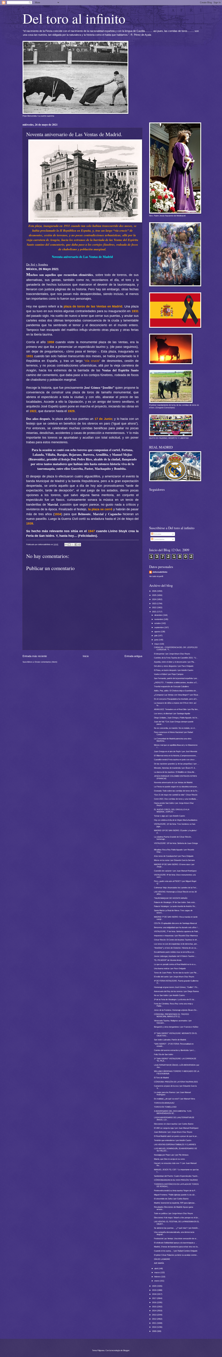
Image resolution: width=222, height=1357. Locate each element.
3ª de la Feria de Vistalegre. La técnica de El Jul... (174, 999)
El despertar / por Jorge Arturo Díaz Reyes (172, 654)
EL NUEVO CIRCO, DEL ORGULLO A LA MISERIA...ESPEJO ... (171, 810)
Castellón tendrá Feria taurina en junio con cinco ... (175, 760)
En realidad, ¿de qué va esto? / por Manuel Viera (174, 1099)
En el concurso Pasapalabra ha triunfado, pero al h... (176, 699)
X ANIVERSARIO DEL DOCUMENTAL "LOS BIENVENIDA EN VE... (172, 1112)
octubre (157, 623)
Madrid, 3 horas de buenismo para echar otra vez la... (176, 1247)
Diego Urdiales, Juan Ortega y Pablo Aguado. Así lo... (176, 718)
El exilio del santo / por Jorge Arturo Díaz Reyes (174, 977)
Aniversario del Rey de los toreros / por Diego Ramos (176, 991)
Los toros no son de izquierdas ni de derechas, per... (176, 944)
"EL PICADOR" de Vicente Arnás (168, 960)
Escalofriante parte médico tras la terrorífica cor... (174, 952)
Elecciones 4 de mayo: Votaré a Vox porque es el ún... (176, 1218)
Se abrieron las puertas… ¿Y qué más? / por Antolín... (176, 1228)
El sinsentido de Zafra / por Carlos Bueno (171, 1199)
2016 (154, 1302)
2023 (154, 603)
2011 (154, 1323)
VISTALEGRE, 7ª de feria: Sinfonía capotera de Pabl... (176, 931)
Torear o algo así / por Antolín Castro (169, 816)
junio (156, 640)
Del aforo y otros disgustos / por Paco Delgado (173, 666)
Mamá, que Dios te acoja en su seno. (169, 1159)
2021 (154, 612)
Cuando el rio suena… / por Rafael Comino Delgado (175, 1251)
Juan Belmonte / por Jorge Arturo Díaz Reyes (173, 1132)
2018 (154, 1294)
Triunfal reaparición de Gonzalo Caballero (171, 686)
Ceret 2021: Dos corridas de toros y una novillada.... (176, 799)
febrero (157, 1277)
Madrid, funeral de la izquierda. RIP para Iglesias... (175, 1203)
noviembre (159, 619)
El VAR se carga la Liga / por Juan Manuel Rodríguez (176, 1128)
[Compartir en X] (72, 544)
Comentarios (158, 539)
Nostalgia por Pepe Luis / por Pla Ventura (171, 1155)
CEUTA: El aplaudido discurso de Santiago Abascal (175, 923)
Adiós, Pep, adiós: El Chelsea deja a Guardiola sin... (175, 691)
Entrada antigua (133, 656)
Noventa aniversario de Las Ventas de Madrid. (173, 782)
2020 (154, 1286)
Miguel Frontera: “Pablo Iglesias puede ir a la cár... (175, 1195)
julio (156, 636)
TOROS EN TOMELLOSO (165, 1107)
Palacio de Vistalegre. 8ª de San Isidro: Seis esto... (175, 902)
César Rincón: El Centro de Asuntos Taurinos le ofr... (176, 940)
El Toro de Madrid (161, 1078)
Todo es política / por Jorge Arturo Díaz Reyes (173, 1213)
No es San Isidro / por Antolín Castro (169, 995)
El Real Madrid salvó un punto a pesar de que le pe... (176, 1136)
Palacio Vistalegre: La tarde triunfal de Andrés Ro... (175, 906)
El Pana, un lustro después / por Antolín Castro (173, 670)
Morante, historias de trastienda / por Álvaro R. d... (175, 768)
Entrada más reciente (35, 656)
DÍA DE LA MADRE (162, 1259)
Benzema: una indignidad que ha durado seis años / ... (176, 927)
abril (156, 1268)
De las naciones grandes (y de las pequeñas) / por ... (176, 764)
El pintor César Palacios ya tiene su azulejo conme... (176, 1255)
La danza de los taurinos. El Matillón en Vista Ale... (175, 772)
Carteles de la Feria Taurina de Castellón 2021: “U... (176, 658)
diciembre (158, 615)
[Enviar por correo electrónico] (66, 544)
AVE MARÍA (159, 1263)
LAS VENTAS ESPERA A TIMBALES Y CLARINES (175, 1144)
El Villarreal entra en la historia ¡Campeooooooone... (175, 756)
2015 (154, 1307)
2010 (154, 1327)
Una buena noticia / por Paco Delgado (170, 968)
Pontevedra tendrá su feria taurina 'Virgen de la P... (175, 1190)
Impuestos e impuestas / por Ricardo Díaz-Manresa (176, 936)
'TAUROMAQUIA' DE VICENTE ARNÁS (170, 898)
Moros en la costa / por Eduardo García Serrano (174, 860)
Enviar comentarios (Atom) (46, 662)
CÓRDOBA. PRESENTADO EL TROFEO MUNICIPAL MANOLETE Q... (171, 1015)
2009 (154, 1331)
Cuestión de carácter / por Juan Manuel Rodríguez (175, 871)
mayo (157, 644)
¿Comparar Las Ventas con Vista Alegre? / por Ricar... (176, 695)
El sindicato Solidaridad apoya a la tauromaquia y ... (175, 1243)
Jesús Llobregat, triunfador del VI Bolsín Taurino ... (175, 956)
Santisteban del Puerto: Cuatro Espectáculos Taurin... (176, 1176)
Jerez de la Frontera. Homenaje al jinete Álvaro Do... (176, 1010)
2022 (154, 607)
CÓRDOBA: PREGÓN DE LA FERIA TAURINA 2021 (176, 1082)
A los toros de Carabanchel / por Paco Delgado (173, 856)
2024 (154, 599)
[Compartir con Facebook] (76, 544)
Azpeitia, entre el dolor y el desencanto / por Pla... (174, 662)
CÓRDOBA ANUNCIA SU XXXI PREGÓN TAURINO (176, 1180)
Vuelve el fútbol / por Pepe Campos (168, 674)
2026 (154, 591)
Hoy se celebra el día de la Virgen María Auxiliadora (175, 820)
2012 (154, 1319)
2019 (154, 1290)
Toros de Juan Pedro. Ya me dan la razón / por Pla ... (176, 973)
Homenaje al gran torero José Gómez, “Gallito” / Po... (176, 987)
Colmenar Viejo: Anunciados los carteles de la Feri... (176, 888)
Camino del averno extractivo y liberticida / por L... (175, 1050)
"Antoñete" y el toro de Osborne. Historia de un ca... (176, 948)
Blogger (126, 1350)
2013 (154, 1315)
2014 (154, 1311)
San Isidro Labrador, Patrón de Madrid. (170, 1040)
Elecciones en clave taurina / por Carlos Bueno (173, 1124)
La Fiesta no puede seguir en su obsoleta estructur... (176, 787)
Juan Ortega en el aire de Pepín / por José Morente (175, 751)
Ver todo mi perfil (156, 576)
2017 (154, 1298)
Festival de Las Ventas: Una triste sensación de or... (176, 1238)
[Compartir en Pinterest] (79, 544)
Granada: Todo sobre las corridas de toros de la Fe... (176, 791)
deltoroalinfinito (160, 572)
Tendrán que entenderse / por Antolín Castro (172, 1140)
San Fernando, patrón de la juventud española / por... (176, 678)
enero (157, 1281)
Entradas (157, 534)
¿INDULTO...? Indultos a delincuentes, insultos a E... (176, 682)
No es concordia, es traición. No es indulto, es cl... (175, 728)
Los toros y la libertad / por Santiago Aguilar (172, 713)
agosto (157, 632)
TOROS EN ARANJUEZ (164, 1103)
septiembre (159, 627)
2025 (154, 595)
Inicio (86, 656)
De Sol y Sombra (37, 264)
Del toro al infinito (74, 18)
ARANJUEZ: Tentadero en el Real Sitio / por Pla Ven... (176, 709)
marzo (157, 1272)
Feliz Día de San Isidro (163, 1054)
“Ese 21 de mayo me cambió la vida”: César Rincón (175, 795)
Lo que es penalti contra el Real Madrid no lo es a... (175, 964)
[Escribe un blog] (69, 544)
